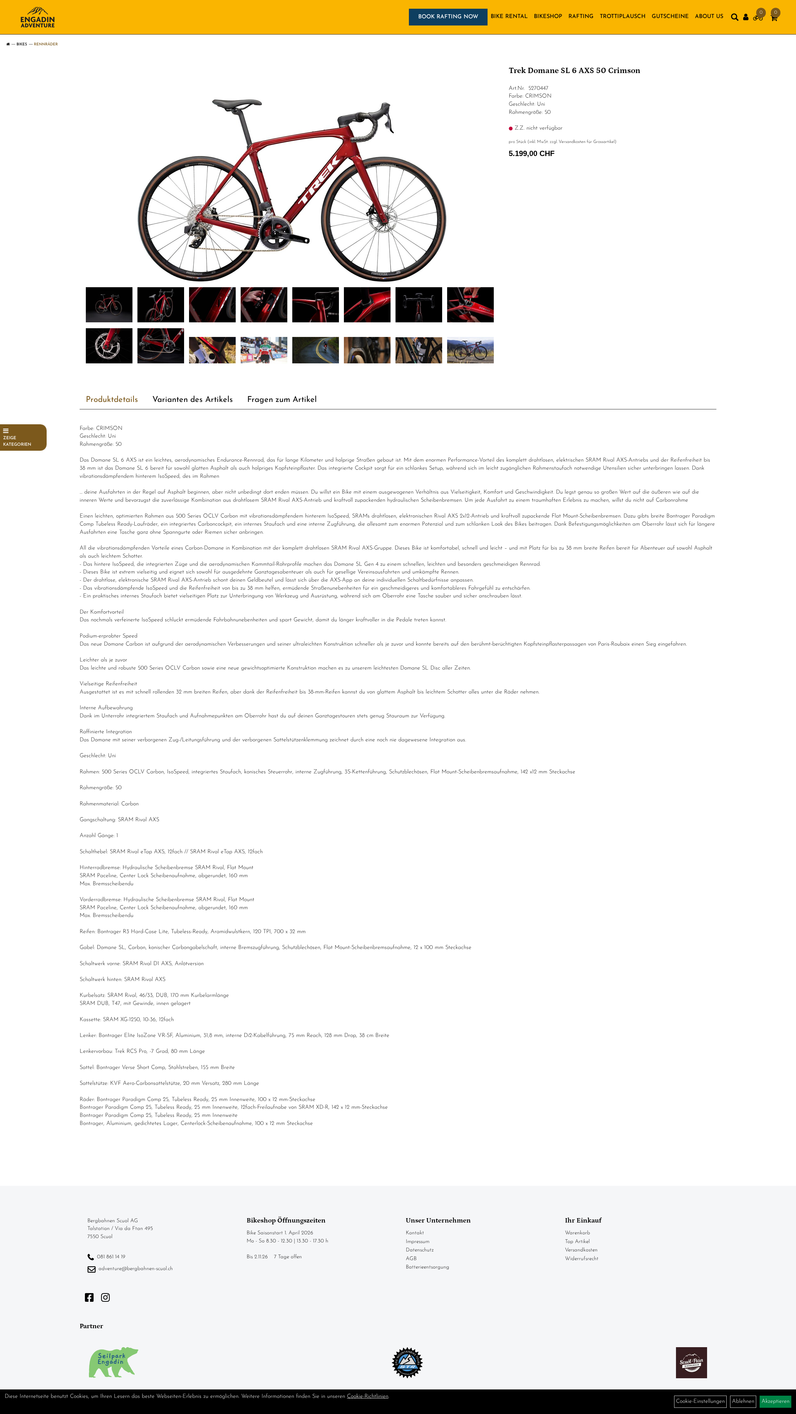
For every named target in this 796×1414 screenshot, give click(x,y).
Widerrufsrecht (582, 1258)
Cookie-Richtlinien (367, 1396)
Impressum (417, 1241)
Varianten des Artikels (192, 400)
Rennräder (46, 44)
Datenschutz (420, 1250)
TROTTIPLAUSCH (623, 17)
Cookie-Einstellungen (700, 1401)
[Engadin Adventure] (38, 17)
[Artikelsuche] (734, 18)
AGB (411, 1258)
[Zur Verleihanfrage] (758, 19)
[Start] (8, 44)
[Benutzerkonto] (745, 17)
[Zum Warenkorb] (774, 19)
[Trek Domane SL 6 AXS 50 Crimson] (291, 173)
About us (709, 17)
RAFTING (581, 17)
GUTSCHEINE (670, 17)
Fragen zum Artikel (282, 400)
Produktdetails (112, 400)
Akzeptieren (775, 1401)
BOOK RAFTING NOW (448, 17)
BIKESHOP (548, 17)
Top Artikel (577, 1241)
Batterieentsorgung (427, 1267)
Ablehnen (743, 1401)
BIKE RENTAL (509, 17)
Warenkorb (577, 1233)
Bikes (21, 44)
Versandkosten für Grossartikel (587, 142)
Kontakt (415, 1233)
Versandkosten (581, 1250)
